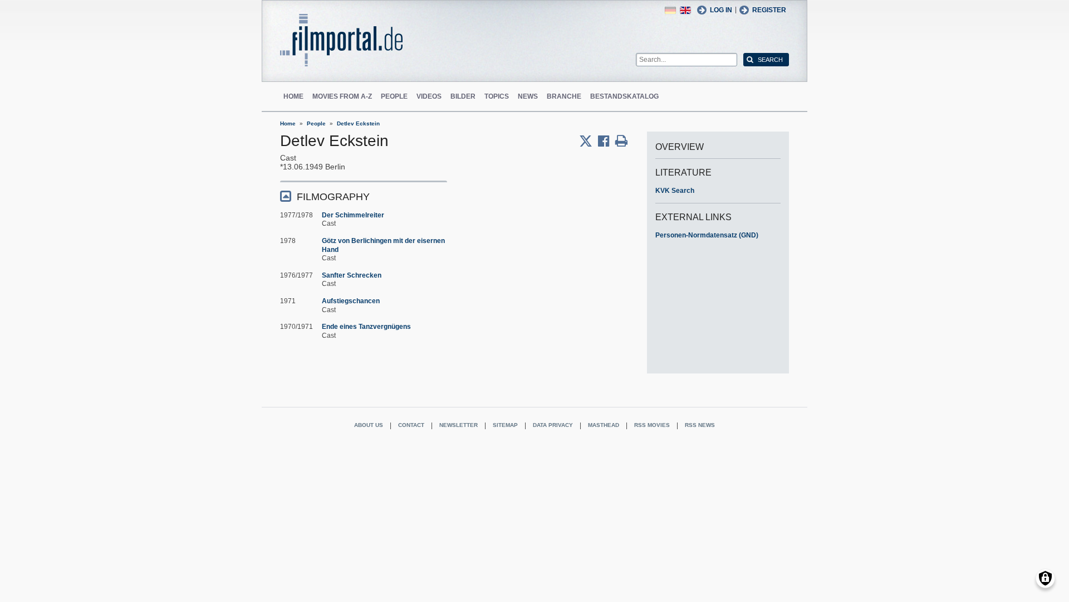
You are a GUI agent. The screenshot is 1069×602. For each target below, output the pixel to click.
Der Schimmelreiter (353, 215)
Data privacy (553, 425)
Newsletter (458, 425)
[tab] (363, 196)
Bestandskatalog (624, 96)
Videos (429, 96)
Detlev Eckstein (358, 123)
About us (368, 425)
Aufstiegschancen (351, 301)
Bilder (462, 96)
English (685, 10)
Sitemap (505, 425)
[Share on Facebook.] (606, 141)
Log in (721, 10)
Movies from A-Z (342, 96)
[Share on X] (588, 141)
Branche (564, 96)
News (528, 96)
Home (293, 96)
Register (769, 10)
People (394, 96)
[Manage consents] (1045, 578)
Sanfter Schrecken (351, 275)
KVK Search (674, 191)
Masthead (603, 425)
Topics (496, 96)
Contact (411, 425)
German (670, 10)
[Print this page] (621, 141)
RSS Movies (652, 425)
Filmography (333, 196)
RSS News (700, 425)
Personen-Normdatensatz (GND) (706, 235)
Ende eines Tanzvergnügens (366, 327)
